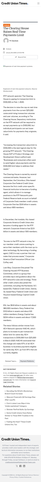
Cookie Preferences (25, 477)
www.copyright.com (16, 375)
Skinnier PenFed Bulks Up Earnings (20, 409)
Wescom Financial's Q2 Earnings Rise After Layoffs (20, 398)
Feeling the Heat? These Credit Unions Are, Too (18, 423)
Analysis (6, 25)
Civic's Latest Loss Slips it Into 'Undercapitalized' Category (17, 404)
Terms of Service (33, 475)
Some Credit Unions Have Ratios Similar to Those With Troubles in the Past (19, 415)
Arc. (14, 475)
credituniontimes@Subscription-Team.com (20, 462)
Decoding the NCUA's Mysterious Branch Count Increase (18, 392)
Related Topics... (11, 361)
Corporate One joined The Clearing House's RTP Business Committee (18, 270)
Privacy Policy (14, 477)
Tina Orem (15, 40)
